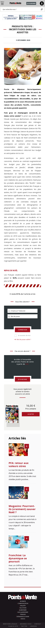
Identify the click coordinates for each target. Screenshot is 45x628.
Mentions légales (10, 624)
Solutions (23, 608)
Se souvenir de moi (24, 335)
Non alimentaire (23, 612)
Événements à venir (23, 616)
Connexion (22, 330)
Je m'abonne (31, 3)
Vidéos (23, 619)
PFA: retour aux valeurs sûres (18, 464)
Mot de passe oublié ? (24, 339)
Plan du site (13, 626)
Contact (37, 624)
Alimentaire (23, 610)
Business (23, 601)
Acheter (31, 414)
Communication (23, 603)
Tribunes (23, 614)
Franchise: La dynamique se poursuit (18, 558)
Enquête (23, 605)
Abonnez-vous (25, 624)
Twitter (24, 626)
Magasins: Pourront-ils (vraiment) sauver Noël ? (22, 509)
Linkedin (33, 626)
